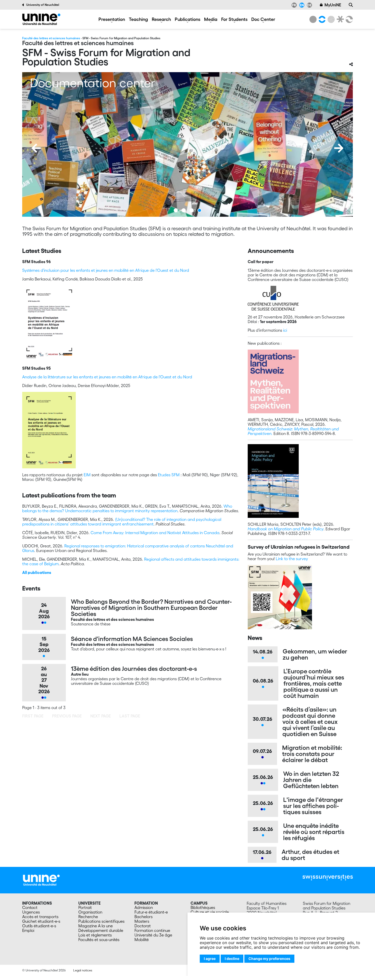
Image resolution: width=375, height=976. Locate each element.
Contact (30, 907)
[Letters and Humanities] (321, 19)
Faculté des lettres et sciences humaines (51, 38)
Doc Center (263, 19)
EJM (87, 474)
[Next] (338, 148)
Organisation (90, 912)
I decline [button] (232, 958)
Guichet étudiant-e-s (41, 921)
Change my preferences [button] (269, 958)
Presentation (111, 19)
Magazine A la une (95, 925)
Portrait (85, 907)
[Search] (351, 5)
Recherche (88, 916)
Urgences (31, 912)
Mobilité (141, 939)
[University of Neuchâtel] (313, 19)
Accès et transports (40, 916)
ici (285, 330)
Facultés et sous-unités (98, 939)
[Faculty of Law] (339, 19)
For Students (234, 19)
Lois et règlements (95, 935)
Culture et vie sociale (210, 912)
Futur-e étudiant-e (151, 912)
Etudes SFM (169, 474)
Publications (187, 19)
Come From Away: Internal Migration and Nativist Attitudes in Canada (155, 532)
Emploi (28, 930)
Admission (143, 907)
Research (161, 19)
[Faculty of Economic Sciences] (348, 19)
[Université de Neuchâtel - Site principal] (41, 879)
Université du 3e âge (153, 935)
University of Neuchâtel (42, 4)
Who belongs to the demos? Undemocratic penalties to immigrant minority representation (127, 508)
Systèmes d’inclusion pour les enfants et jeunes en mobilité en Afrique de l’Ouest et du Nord (105, 270)
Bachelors (143, 916)
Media (210, 19)
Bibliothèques (203, 907)
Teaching (138, 19)
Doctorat (142, 925)
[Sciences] (330, 19)
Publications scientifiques (101, 921)
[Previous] (36, 148)
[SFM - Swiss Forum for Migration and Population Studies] (41, 19)
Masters (141, 921)
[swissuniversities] (328, 877)
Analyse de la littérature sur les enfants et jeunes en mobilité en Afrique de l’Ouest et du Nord (107, 377)
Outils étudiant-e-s (39, 925)
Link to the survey (292, 558)
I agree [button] (210, 958)
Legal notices (82, 970)
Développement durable (100, 930)
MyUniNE (332, 5)
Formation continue (152, 930)
